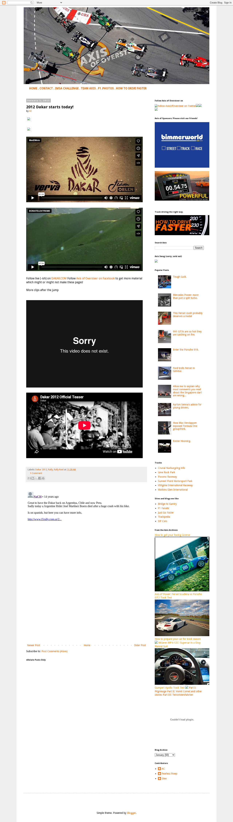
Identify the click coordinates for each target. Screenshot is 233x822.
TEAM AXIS (88, 88)
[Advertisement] (86, 613)
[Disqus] (86, 535)
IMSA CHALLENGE (67, 88)
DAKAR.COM (59, 278)
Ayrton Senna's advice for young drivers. (187, 406)
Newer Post (33, 645)
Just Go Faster (166, 512)
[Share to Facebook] (40, 478)
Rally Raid (59, 469)
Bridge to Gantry (167, 503)
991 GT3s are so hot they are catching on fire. (187, 333)
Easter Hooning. (182, 441)
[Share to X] (36, 478)
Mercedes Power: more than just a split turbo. (185, 296)
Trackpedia (164, 516)
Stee (164, 778)
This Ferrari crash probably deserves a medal (188, 315)
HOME (33, 88)
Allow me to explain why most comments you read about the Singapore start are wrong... (187, 391)
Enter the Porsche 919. (186, 349)
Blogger (131, 812)
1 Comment (36, 473)
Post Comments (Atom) (55, 651)
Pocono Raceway (167, 476)
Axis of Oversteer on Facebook (95, 278)
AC (163, 768)
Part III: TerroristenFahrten (178, 694)
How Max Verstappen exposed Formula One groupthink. (185, 425)
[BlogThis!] (33, 478)
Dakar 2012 (41, 469)
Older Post (140, 645)
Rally (50, 469)
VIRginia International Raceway (175, 485)
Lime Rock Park (166, 472)
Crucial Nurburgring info (171, 468)
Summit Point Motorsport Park (175, 481)
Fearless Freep (169, 773)
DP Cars (162, 521)
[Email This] (29, 478)
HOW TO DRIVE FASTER (131, 88)
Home (87, 645)
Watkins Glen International (173, 489)
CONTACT (46, 88)
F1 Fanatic (163, 508)
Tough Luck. (180, 276)
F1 (99, 88)
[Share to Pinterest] (43, 478)
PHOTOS (108, 88)
